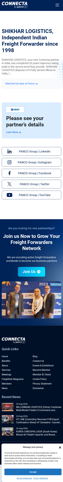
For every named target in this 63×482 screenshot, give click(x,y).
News (4, 388)
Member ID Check (42, 374)
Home (5, 356)
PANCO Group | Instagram (35, 162)
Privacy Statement (40, 478)
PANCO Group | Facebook (34, 173)
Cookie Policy (40, 379)
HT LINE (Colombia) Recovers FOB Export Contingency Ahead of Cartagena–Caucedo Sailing (38, 421)
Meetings (6, 374)
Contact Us (38, 361)
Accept (33, 472)
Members (6, 383)
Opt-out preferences (24, 478)
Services (6, 370)
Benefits (6, 361)
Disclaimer (38, 388)
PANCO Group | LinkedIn (34, 151)
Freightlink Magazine (12, 379)
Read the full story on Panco (20, 83)
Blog (35, 356)
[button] (60, 447)
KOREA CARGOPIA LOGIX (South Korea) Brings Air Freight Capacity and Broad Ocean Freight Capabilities (36, 433)
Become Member (41, 370)
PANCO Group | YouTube (35, 195)
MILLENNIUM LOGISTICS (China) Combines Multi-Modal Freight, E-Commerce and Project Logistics (38, 409)
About (5, 365)
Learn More (12, 132)
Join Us (29, 271)
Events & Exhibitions (43, 365)
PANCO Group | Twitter (35, 184)
